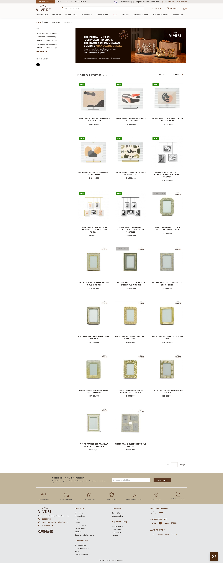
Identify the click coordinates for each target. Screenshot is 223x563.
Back (39, 22)
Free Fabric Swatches (134, 499)
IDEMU (59, 1)
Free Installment (89, 499)
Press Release (80, 516)
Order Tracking (126, 1)
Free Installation (66, 499)
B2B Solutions (80, 532)
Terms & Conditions (82, 548)
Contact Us (155, 1)
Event (77, 519)
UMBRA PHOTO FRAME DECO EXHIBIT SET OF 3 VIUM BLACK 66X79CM (167, 175)
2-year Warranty (112, 499)
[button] (108, 83)
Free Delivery (44, 499)
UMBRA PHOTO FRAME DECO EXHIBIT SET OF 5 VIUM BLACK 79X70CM (130, 230)
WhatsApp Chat (47, 525)
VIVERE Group (80, 1)
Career (77, 522)
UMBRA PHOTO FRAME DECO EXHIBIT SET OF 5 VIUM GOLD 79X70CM (94, 230)
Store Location (117, 516)
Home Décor (55, 22)
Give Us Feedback (81, 554)
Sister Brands (80, 529)
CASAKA (69, 1)
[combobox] (102, 8)
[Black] (38, 65)
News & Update (117, 526)
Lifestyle (115, 535)
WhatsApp (183, 1)
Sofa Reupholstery (178, 499)
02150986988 (169, 1)
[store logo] (43, 8)
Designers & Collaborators (84, 535)
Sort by (162, 74)
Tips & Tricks (116, 529)
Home (46, 22)
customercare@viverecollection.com (55, 522)
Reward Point (156, 499)
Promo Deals (116, 532)
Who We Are (79, 513)
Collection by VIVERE (46, 1)
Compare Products (142, 1)
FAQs (77, 551)
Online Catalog (80, 545)
